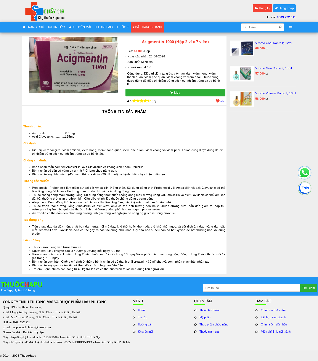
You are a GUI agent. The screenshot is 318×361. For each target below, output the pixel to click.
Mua (176, 92)
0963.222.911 (286, 17)
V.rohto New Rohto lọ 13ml (273, 68)
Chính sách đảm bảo (274, 324)
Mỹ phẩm (205, 317)
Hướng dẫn (145, 324)
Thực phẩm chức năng (213, 324)
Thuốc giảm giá (209, 331)
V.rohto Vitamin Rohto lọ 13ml (275, 93)
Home (141, 310)
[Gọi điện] (304, 172)
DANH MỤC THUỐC (112, 27)
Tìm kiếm (308, 287)
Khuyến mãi (145, 331)
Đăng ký (264, 8)
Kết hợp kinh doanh (273, 317)
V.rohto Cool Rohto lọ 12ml (273, 43)
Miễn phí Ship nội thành (276, 331)
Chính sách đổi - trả (273, 310)
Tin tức (142, 317)
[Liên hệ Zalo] (304, 188)
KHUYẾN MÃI (81, 27)
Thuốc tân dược (209, 310)
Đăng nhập (286, 8)
